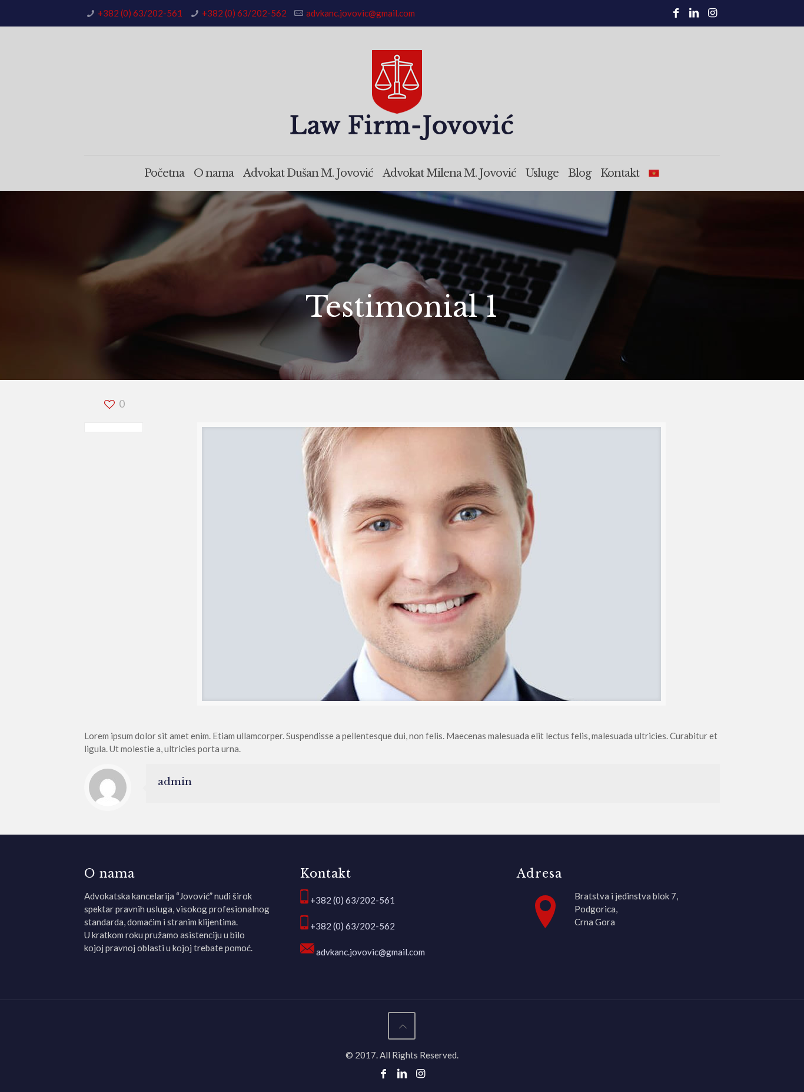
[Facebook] (675, 12)
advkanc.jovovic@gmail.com (360, 13)
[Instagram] (712, 12)
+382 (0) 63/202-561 (140, 13)
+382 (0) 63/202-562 (244, 13)
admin (175, 782)
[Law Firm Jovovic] (401, 95)
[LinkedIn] (694, 12)
